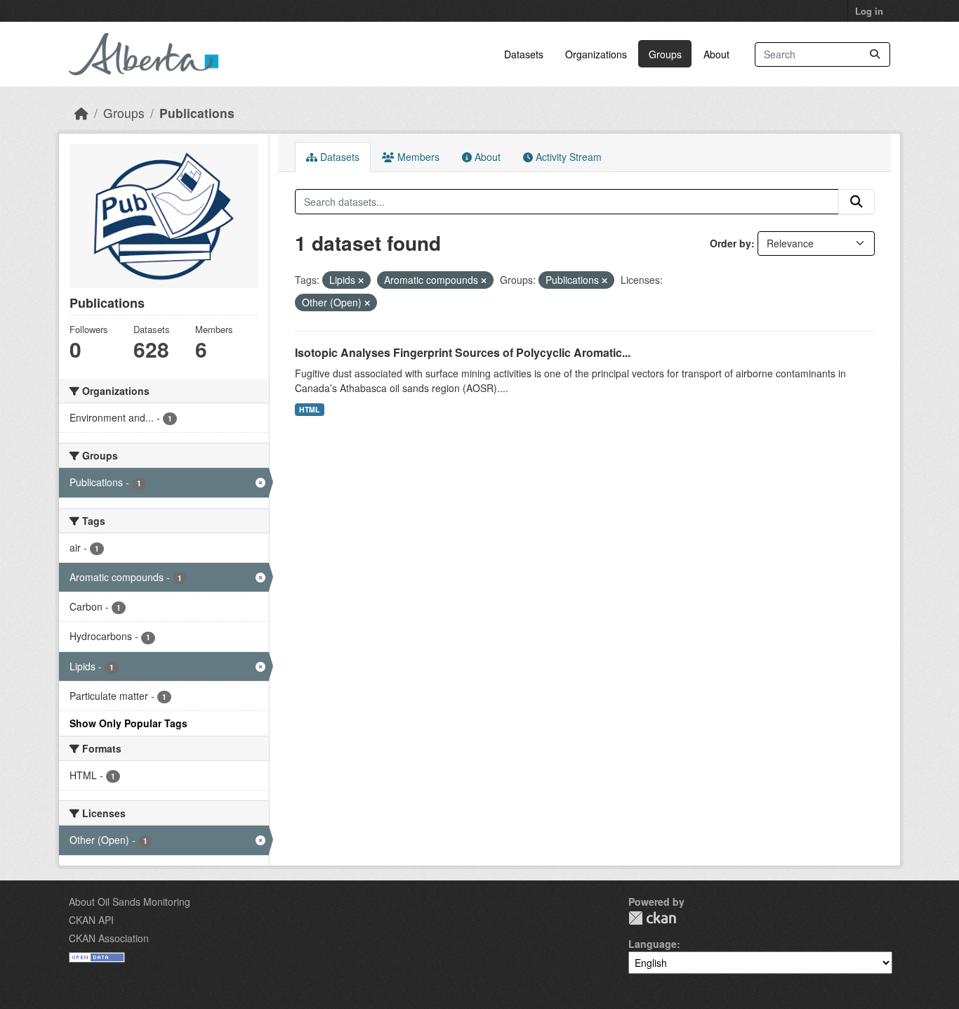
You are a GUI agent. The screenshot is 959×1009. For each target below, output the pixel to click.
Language (652, 944)
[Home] (81, 113)
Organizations (596, 54)
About (716, 54)
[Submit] (875, 54)
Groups (665, 54)
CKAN (652, 918)
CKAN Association (109, 938)
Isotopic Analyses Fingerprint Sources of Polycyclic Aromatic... (462, 352)
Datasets (523, 54)
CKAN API (91, 920)
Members (417, 157)
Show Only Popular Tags (128, 723)
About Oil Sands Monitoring (129, 901)
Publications (196, 113)
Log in (869, 11)
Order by (730, 243)
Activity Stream (567, 157)
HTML (309, 409)
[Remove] (361, 280)
